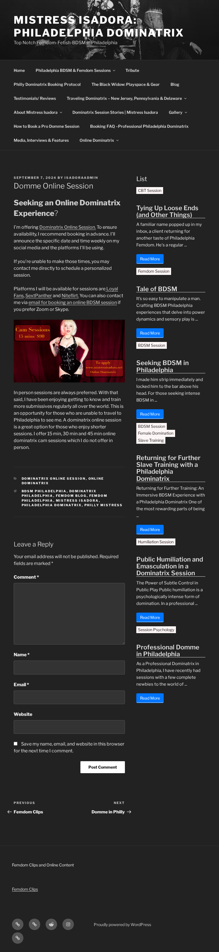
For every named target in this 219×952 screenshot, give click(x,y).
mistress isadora (77, 501)
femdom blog (71, 496)
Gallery (175, 112)
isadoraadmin (81, 178)
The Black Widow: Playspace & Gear (126, 84)
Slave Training (151, 440)
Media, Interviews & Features (41, 140)
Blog (175, 84)
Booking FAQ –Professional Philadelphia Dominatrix (139, 126)
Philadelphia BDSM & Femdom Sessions (73, 70)
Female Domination (155, 433)
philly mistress (103, 505)
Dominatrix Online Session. (67, 227)
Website (23, 714)
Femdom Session (153, 271)
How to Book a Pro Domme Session (46, 126)
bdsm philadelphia (44, 491)
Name (22, 654)
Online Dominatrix (97, 140)
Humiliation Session (156, 541)
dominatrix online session (54, 479)
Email (21, 684)
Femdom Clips (25, 889)
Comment (26, 577)
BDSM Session (151, 345)
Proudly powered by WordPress (122, 924)
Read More (150, 258)
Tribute (132, 70)
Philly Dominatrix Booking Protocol (47, 84)
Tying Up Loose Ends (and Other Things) (167, 211)
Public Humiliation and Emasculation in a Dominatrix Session (169, 566)
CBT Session (149, 190)
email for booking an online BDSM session (73, 302)
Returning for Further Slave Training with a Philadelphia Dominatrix (168, 468)
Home (19, 70)
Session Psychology (156, 629)
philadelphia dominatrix (52, 505)
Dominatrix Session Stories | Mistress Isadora (115, 112)
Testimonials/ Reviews (35, 98)
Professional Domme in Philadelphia (167, 650)
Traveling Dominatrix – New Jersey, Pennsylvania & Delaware (124, 98)
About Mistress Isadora (36, 112)
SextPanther (38, 295)
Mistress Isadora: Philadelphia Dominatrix (99, 26)
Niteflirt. (70, 295)
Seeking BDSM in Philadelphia (162, 366)
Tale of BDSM (156, 288)
